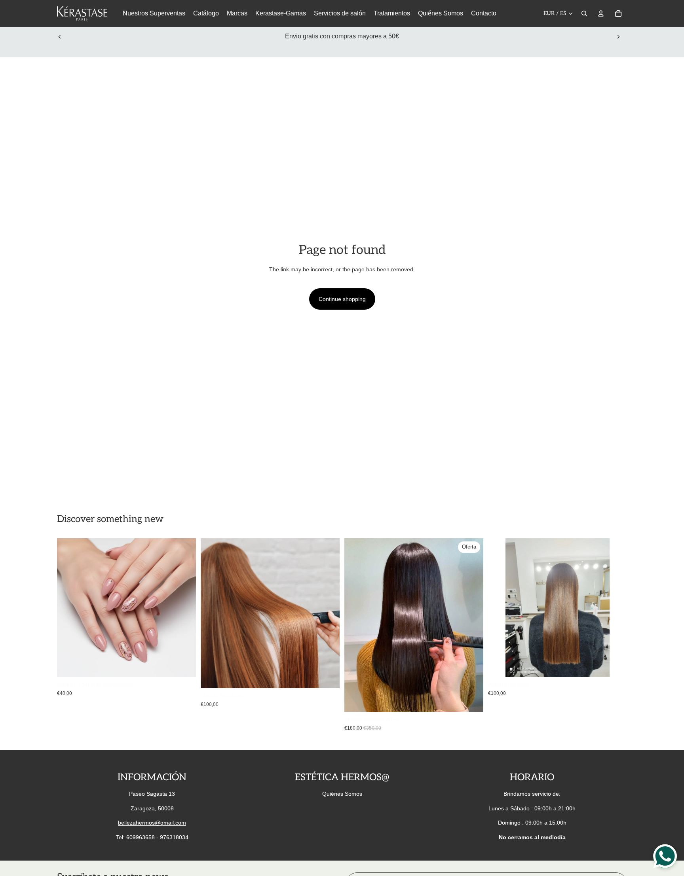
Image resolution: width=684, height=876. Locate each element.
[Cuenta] (601, 13)
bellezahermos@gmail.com (152, 822)
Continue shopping (342, 299)
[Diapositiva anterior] (59, 36)
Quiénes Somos (342, 794)
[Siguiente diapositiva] (618, 36)
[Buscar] (584, 13)
